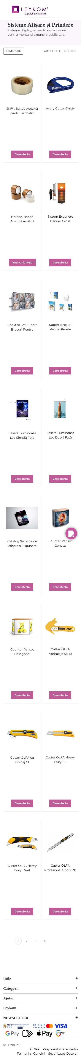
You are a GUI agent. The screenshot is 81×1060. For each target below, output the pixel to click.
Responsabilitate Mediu (60, 1049)
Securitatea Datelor (63, 1053)
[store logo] (30, 11)
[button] (26, 157)
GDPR (35, 1049)
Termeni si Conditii (31, 1053)
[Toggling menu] (6, 8)
